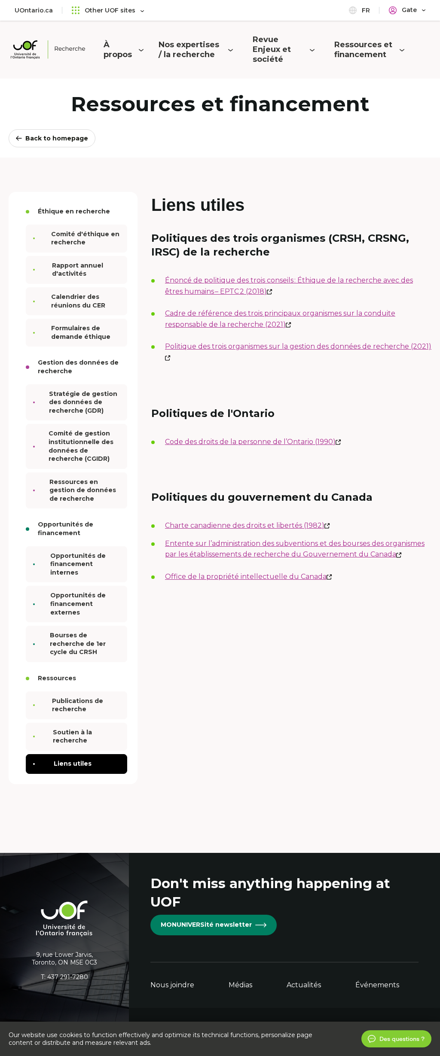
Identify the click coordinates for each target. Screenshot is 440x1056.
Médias (240, 985)
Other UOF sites (110, 10)
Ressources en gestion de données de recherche (82, 490)
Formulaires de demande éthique (80, 332)
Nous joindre (172, 985)
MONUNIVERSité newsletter (206, 924)
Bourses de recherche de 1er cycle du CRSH (78, 643)
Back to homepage (56, 138)
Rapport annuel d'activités (77, 270)
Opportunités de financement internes (78, 564)
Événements (377, 985)
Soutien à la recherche (72, 736)
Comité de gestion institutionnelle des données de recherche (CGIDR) (81, 446)
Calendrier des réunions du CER (78, 301)
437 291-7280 (67, 977)
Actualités (304, 985)
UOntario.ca (34, 10)
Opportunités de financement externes (78, 603)
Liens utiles (73, 763)
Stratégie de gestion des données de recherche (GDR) (83, 402)
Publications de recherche (77, 705)
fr (365, 10)
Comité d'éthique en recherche (85, 238)
